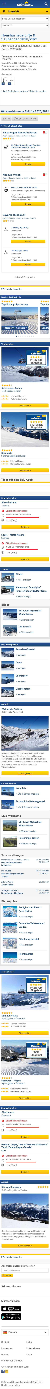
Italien (3, 1151)
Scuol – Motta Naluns (12, 535)
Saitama (33, 218)
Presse (4, 1354)
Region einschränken (26, 118)
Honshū (18, 136)
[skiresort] (25, 4)
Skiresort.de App (10, 1301)
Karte (7, 118)
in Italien (17, 391)
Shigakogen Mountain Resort (20, 132)
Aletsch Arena (9, 502)
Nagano (33, 136)
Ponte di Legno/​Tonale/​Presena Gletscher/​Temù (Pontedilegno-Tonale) (24, 1146)
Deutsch (12, 1332)
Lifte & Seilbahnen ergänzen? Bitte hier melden (23, 91)
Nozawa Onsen (12, 175)
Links (29, 1342)
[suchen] (46, 4)
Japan (11, 136)
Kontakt (5, 1342)
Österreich (6, 1115)
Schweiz (5, 506)
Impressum (7, 1348)
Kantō (25, 218)
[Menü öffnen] (4, 4)
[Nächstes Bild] (47, 319)
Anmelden (7, 1275)
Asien (5, 136)
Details (28, 164)
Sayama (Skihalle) (14, 215)
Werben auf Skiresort (12, 1360)
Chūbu (25, 136)
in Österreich (19, 1019)
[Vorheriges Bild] (3, 319)
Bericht (24, 527)
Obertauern (7, 1112)
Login (29, 1354)
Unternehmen (33, 1348)
